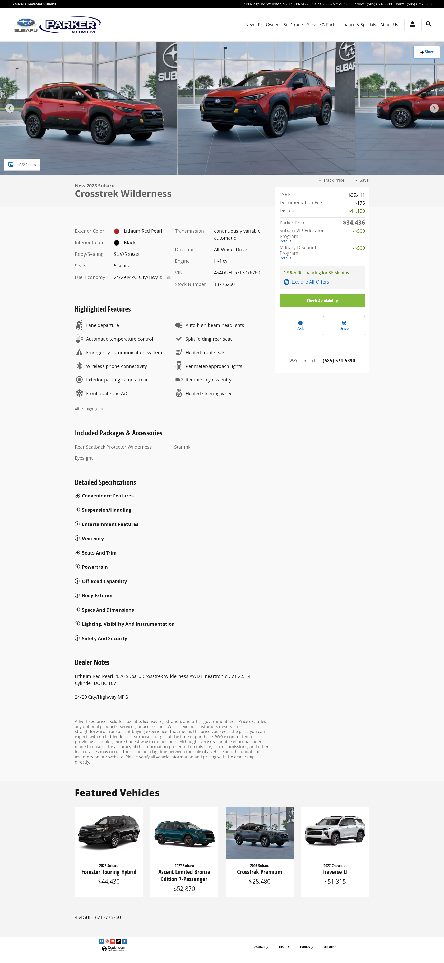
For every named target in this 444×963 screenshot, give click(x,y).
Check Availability (322, 300)
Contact (259, 947)
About (283, 947)
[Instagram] (107, 941)
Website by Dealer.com (113, 949)
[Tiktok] (118, 941)
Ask (300, 328)
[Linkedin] (124, 941)
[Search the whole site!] (429, 24)
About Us (389, 25)
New (249, 25)
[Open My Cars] (411, 25)
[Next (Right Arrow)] (434, 108)
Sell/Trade (293, 25)
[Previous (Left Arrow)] (9, 108)
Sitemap (329, 947)
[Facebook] (101, 941)
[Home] (25, 25)
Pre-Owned (269, 25)
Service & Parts (321, 25)
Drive (344, 328)
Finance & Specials (358, 25)
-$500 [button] (359, 231)
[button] (172, 496)
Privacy (305, 947)
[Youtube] (112, 941)
